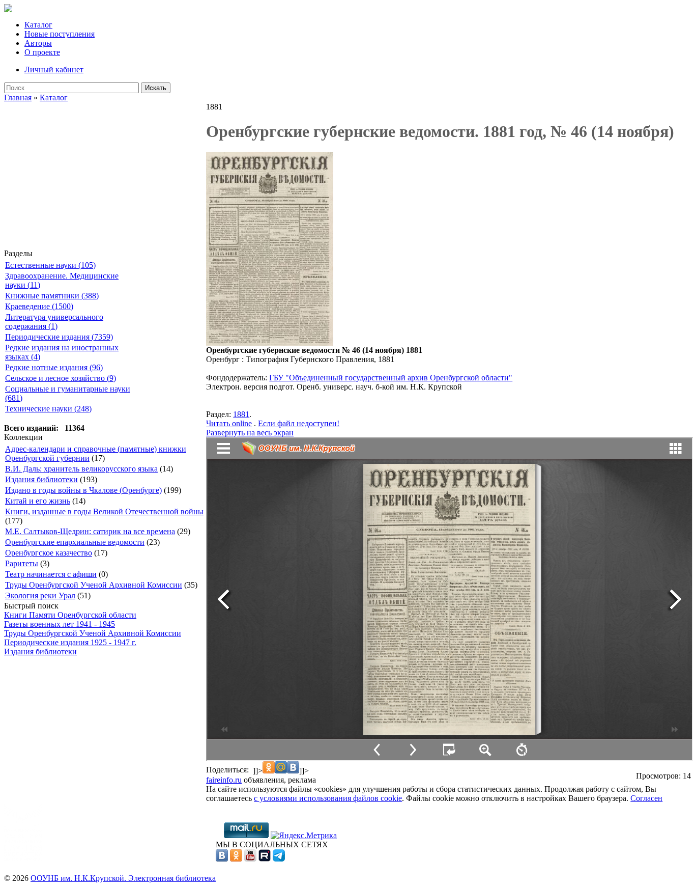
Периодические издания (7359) (59, 336)
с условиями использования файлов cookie (328, 798)
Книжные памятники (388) (52, 295)
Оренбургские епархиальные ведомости (74, 542)
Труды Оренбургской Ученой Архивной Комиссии (93, 584)
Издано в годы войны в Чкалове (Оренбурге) (83, 490)
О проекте (42, 52)
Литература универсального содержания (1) (54, 321)
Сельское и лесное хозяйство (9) (60, 378)
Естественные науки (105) (50, 265)
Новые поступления (59, 34)
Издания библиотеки (41, 479)
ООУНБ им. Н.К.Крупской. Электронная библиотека (123, 878)
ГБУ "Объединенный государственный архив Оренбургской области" (390, 377)
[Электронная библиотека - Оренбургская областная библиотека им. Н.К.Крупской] (8, 9)
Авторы (38, 43)
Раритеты (21, 563)
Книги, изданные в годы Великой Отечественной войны (104, 511)
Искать (155, 88)
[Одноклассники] (236, 858)
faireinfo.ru (224, 779)
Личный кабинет (53, 69)
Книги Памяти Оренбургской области (70, 615)
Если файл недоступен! (298, 423)
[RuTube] (264, 858)
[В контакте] (222, 858)
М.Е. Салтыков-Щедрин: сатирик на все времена (90, 531)
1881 (241, 414)
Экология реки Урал (40, 595)
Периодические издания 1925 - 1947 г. (70, 642)
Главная (18, 97)
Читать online (229, 423)
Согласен (646, 798)
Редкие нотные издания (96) (54, 367)
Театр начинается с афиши (51, 574)
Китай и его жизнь (37, 500)
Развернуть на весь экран (250, 432)
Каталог (38, 24)
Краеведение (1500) (39, 306)
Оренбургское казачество (48, 552)
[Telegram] (279, 858)
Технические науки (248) (48, 408)
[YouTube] (250, 858)
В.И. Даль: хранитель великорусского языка (81, 468)
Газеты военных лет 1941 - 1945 (59, 624)
